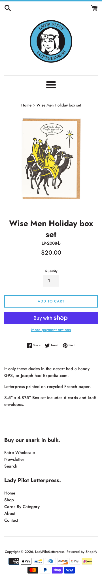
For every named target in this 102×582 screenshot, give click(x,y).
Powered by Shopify (82, 551)
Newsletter (14, 459)
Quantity (51, 271)
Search (10, 466)
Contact (11, 520)
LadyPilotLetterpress (49, 551)
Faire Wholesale (19, 452)
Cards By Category (22, 507)
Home (9, 493)
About (9, 513)
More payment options (51, 329)
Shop (9, 500)
